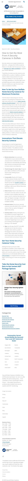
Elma (16, 367)
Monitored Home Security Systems (11, 328)
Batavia (16, 345)
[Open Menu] (2, 2)
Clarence (7, 359)
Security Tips (5, 316)
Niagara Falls (7, 345)
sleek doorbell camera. (7, 121)
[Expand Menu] (14, 9)
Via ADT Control (19, 182)
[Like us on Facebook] (3, 456)
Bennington (7, 350)
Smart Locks (5, 323)
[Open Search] (24, 1)
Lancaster (17, 362)
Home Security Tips (7, 318)
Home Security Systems (8, 319)
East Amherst (8, 347)
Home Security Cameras (8, 325)
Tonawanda (17, 347)
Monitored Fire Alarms (7, 326)
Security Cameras (6, 321)
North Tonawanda (19, 359)
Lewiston (7, 353)
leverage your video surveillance (12, 68)
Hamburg (17, 353)
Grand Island (7, 367)
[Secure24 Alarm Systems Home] (14, 7)
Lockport (16, 364)
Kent (6, 362)
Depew (6, 364)
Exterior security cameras (16, 112)
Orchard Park (8, 356)
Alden (16, 350)
